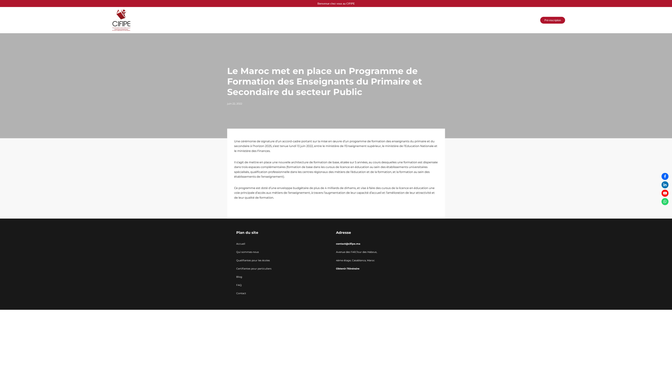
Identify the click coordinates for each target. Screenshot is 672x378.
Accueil (240, 243)
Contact (241, 293)
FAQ (239, 285)
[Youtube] (665, 193)
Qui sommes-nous (247, 252)
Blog (239, 276)
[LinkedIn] (665, 184)
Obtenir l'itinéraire (347, 268)
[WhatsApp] (665, 201)
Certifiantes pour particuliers (253, 268)
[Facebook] (665, 176)
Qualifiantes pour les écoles (253, 260)
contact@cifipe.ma (348, 243)
